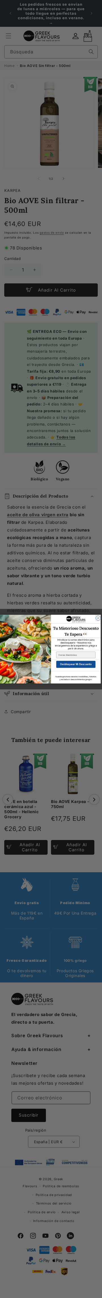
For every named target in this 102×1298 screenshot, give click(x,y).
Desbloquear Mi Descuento (76, 664)
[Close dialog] (98, 618)
